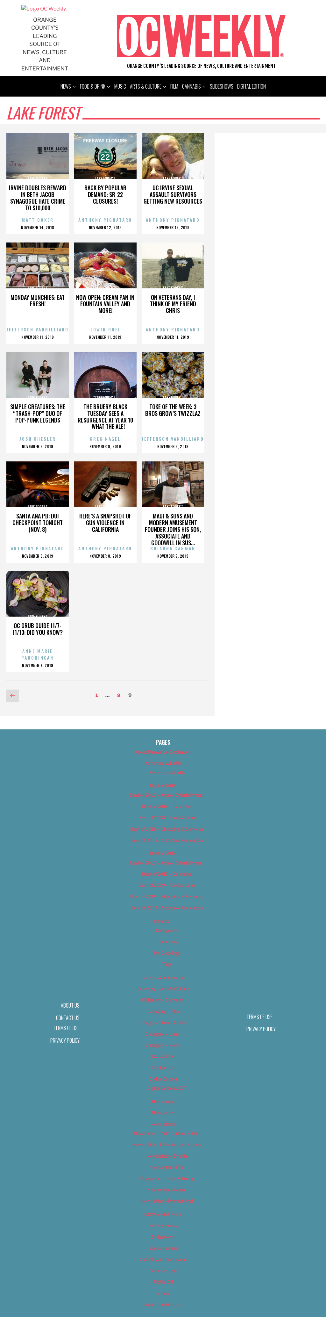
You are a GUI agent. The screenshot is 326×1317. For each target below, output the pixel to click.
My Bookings (167, 953)
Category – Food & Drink (163, 1022)
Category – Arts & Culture (163, 988)
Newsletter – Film (167, 1167)
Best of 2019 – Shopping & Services (166, 896)
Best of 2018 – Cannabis (167, 806)
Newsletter (163, 1112)
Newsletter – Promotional (167, 1201)
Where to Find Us (163, 1304)
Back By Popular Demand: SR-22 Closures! (105, 194)
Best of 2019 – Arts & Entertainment (167, 862)
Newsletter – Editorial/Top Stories (167, 1144)
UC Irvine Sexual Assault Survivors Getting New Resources (173, 194)
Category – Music (163, 1034)
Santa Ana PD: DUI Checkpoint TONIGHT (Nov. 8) (37, 522)
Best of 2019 (163, 853)
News (65, 86)
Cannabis (191, 86)
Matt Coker (38, 219)
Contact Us (163, 1067)
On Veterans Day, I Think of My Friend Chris (173, 304)
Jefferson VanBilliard (37, 329)
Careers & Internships (163, 977)
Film (174, 86)
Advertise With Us (163, 763)
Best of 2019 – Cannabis (167, 874)
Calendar (163, 921)
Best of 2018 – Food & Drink (166, 817)
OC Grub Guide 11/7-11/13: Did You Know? (37, 628)
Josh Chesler (37, 438)
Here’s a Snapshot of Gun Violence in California (105, 522)
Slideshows (221, 86)
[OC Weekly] (43, 9)
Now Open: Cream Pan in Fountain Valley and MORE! (105, 304)
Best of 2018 (163, 785)
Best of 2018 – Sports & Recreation (167, 840)
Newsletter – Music (167, 1189)
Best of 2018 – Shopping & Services (166, 829)
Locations (167, 941)
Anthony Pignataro (105, 219)
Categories (167, 930)
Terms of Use (66, 1028)
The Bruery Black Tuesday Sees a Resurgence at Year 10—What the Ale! (105, 416)
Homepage (163, 1101)
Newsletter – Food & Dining (167, 1178)
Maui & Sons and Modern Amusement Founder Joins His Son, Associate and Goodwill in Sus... (173, 529)
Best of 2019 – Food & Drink (166, 885)
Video (163, 1293)
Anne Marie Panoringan (37, 654)
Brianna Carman (172, 548)
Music (120, 86)
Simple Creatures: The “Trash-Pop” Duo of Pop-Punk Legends (37, 413)
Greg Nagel (105, 438)
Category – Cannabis (163, 999)
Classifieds (163, 1056)
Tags (167, 964)
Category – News (163, 1045)
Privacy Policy (65, 1040)
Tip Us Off (163, 1281)
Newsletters (163, 1124)
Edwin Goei (105, 329)
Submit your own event (163, 1259)
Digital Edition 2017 (167, 1088)
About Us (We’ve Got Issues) (163, 752)
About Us (70, 1005)
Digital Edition (251, 86)
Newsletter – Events (167, 1156)
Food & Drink (92, 86)
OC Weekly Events (163, 1214)
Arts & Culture (145, 86)
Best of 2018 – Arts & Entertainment (167, 795)
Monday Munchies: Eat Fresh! (38, 300)
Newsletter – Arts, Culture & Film (167, 1133)
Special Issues (163, 1248)
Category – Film (163, 1011)
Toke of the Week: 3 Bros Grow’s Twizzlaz (173, 409)
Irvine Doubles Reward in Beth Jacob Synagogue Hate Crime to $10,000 (37, 198)
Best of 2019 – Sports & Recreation (167, 907)
